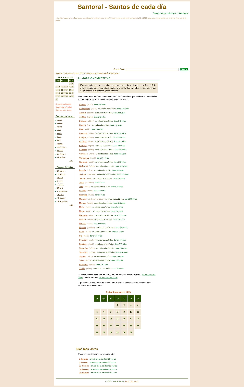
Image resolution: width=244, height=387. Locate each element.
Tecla (81, 260)
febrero (60, 123)
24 (131, 325)
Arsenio (82, 113)
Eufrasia (83, 145)
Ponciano (83, 240)
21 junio (60, 185)
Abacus (82, 104)
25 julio (60, 188)
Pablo (81, 232)
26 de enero (84, 373)
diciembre (61, 157)
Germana (83, 154)
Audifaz (82, 117)
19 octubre (61, 174)
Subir (71, 161)
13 (104, 319)
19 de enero (84, 369)
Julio (81, 186)
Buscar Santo (119, 69)
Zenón (82, 268)
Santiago (83, 244)
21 (111, 325)
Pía (80, 236)
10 (131, 312)
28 (111, 332)
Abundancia (84, 109)
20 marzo (61, 171)
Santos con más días (64, 107)
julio (59, 140)
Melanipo (83, 215)
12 (97, 319)
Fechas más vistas (65, 167)
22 (117, 325)
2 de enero (83, 362)
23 (124, 325)
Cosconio (83, 133)
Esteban (83, 141)
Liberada (83, 195)
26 (97, 332)
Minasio (82, 223)
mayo (59, 134)
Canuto (82, 125)
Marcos (82, 203)
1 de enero (83, 359)
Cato (81, 129)
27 (104, 332)
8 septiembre (62, 191)
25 (138, 325)
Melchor (82, 219)
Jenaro (82, 178)
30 (124, 332)
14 (111, 319)
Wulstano (83, 264)
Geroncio (83, 162)
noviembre (61, 154)
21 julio (60, 181)
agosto (60, 144)
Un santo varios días (63, 104)
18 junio (60, 195)
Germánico (84, 158)
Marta (81, 211)
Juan (81, 182)
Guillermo (83, 166)
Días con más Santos (64, 110)
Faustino (83, 150)
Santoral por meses (64, 116)
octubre (60, 151)
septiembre (61, 147)
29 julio (60, 178)
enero (59, 120)
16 (124, 319)
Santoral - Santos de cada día (122, 6)
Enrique (82, 137)
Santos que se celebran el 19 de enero (170, 13)
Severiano (83, 252)
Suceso (82, 256)
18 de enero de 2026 (108, 278)
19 (97, 325)
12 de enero (84, 366)
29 (117, 332)
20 (104, 325)
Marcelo (82, 199)
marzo (59, 127)
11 (138, 312)
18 (138, 319)
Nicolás (82, 227)
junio (59, 137)
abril (59, 130)
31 (131, 332)
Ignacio (82, 170)
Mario (81, 207)
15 (117, 319)
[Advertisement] (139, 46)
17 (131, 319)
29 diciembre (62, 202)
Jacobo (82, 174)
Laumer (82, 191)
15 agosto (61, 198)
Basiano (82, 121)
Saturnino (83, 248)
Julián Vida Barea (132, 381)
